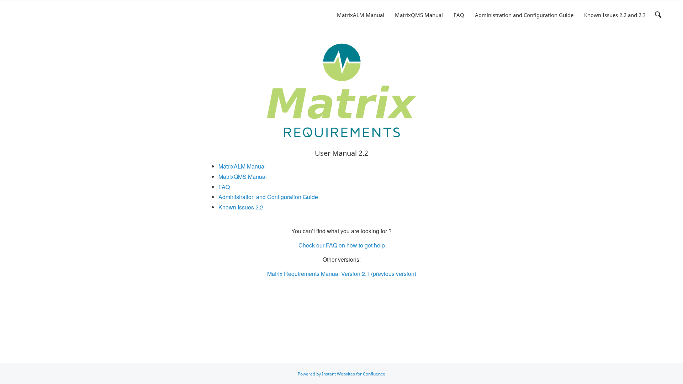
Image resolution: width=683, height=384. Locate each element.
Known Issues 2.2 (240, 207)
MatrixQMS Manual (419, 14)
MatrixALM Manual (360, 14)
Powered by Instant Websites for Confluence (341, 374)
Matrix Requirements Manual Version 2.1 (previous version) (341, 274)
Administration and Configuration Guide (524, 14)
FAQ (459, 14)
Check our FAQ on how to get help (341, 245)
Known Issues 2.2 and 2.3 (615, 14)
